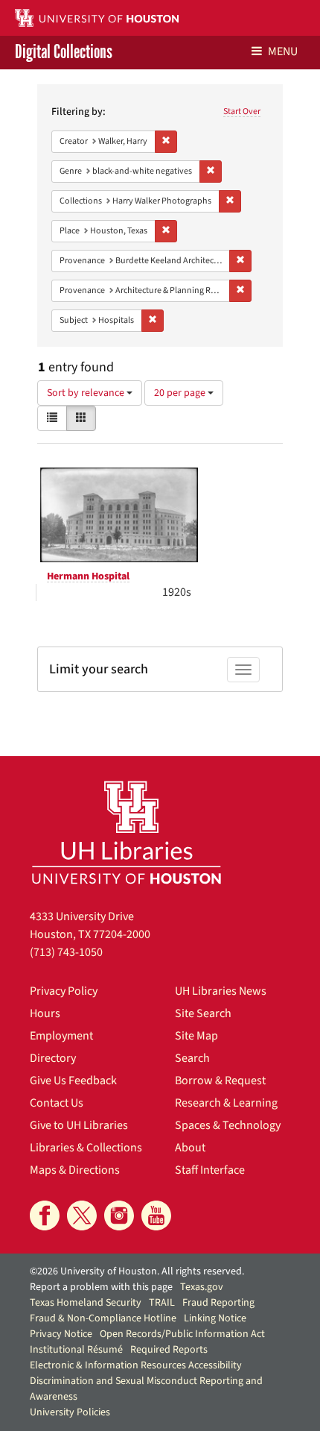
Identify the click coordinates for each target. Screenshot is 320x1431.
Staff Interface (210, 1170)
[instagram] (119, 1215)
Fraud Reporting (218, 1302)
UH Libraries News (220, 991)
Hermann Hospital (88, 576)
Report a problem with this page (101, 1287)
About (190, 1147)
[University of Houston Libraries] (126, 831)
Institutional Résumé (76, 1349)
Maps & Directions (75, 1170)
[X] (82, 1215)
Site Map (196, 1036)
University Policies (70, 1412)
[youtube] (156, 1215)
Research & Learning (226, 1103)
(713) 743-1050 (66, 952)
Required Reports (169, 1349)
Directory (53, 1058)
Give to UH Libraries (79, 1125)
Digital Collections (63, 52)
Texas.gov (201, 1287)
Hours (45, 1013)
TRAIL (162, 1302)
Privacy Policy (63, 991)
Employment (61, 1036)
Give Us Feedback (73, 1080)
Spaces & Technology (228, 1125)
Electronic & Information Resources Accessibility (136, 1365)
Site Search (203, 1013)
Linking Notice (215, 1318)
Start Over (241, 111)
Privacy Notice (61, 1334)
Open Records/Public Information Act (182, 1334)
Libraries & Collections (86, 1147)
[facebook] (45, 1215)
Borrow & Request (220, 1080)
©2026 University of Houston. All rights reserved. (137, 1271)
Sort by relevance (87, 393)
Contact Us (56, 1103)
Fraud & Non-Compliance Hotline (103, 1318)
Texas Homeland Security (85, 1302)
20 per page (181, 393)
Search (192, 1058)
